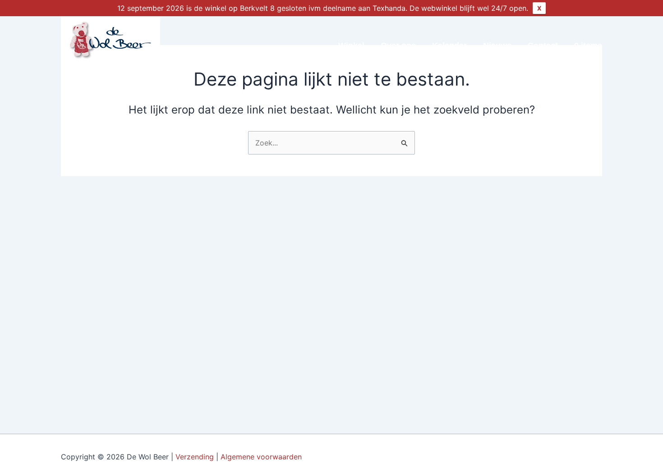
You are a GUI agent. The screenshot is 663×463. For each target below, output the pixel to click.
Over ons (398, 45)
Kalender (449, 45)
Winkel (351, 45)
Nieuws (497, 45)
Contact (543, 45)
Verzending (194, 456)
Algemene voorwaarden (262, 456)
